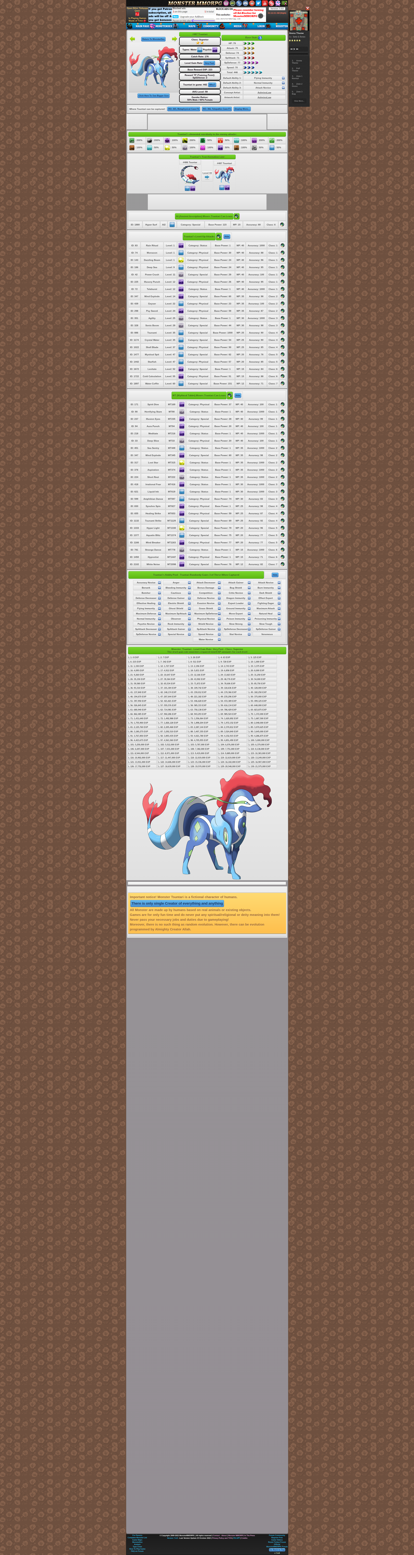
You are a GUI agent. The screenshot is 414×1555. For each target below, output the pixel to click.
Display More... (242, 109)
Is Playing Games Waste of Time (137, 19)
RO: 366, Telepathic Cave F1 (217, 109)
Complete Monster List (137, 1538)
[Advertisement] (207, 14)
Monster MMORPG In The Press (241, 1535)
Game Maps (137, 1540)
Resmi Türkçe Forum (277, 1542)
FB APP (236, 1538)
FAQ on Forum (137, 1551)
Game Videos (277, 1540)
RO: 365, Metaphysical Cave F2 (183, 109)
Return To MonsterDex (153, 39)
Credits (244, 1538)
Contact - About (220, 1535)
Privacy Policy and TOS (222, 1538)
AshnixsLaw (264, 92)
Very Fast (209, 63)
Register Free (277, 1538)
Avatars (137, 1544)
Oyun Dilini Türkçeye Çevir (137, 9)
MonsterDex (137, 1542)
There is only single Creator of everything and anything (177, 903)
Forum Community (277, 1535)
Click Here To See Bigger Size (154, 95)
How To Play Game (137, 1549)
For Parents (137, 1535)
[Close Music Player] (307, 8)
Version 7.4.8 (277, 8)
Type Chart (137, 1547)
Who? (212, 84)
